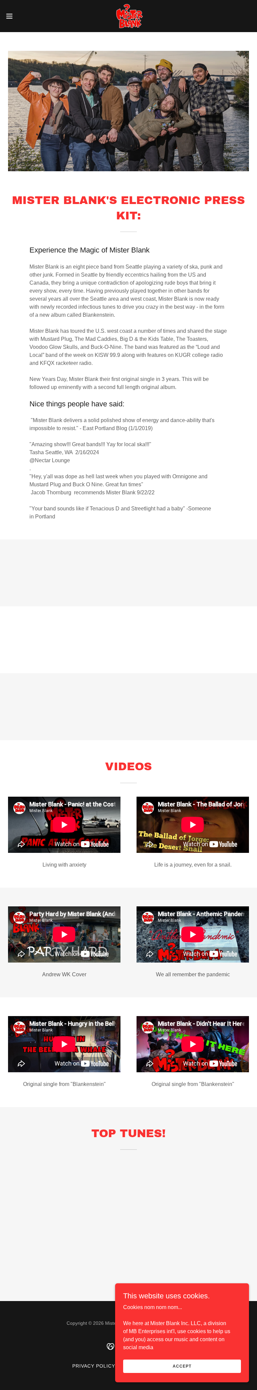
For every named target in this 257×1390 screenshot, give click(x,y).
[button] (21, 16)
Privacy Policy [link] (93, 1366)
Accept (182, 1366)
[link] (129, 16)
